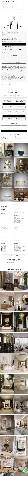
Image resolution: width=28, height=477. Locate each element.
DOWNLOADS (3, 225)
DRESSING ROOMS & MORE (19, 212)
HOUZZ (3, 249)
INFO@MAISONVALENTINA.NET (19, 250)
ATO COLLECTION (4, 235)
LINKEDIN (4, 248)
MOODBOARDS (17, 222)
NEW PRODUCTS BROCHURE (6, 228)
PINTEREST (4, 247)
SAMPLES (16, 228)
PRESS (15, 235)
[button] (27, 124)
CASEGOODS (3, 210)
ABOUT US (16, 227)
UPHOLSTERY (3, 212)
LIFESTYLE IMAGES (17, 221)
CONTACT (16, 243)
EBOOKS (15, 219)
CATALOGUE (3, 227)
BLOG (15, 217)
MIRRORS (3, 209)
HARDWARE (3, 240)
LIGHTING (3, 213)
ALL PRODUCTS (5, 6)
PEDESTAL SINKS (4, 206)
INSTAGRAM (4, 246)
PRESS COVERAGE (17, 240)
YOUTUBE (4, 250)
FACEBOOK (4, 245)
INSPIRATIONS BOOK (17, 220)
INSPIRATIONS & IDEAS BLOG (19, 218)
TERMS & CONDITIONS (18, 229)
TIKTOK (3, 251)
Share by (4, 52)
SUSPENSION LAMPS (13, 6)
